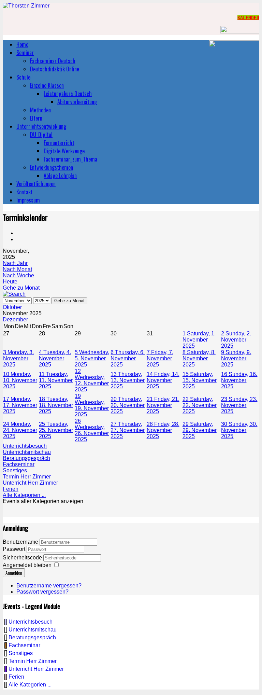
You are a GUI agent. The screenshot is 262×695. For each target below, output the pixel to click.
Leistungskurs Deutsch (68, 93)
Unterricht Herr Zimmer (30, 483)
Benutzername (20, 542)
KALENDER (248, 17)
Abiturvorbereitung (77, 102)
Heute (10, 281)
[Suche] (14, 294)
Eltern (36, 118)
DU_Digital (41, 134)
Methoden (40, 110)
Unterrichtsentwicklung (41, 126)
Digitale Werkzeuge (64, 151)
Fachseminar (18, 464)
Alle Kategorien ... (24, 495)
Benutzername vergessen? (49, 585)
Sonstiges (15, 470)
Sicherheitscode (23, 557)
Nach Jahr (15, 263)
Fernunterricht (59, 143)
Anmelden (13, 572)
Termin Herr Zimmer (27, 476)
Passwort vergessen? (42, 592)
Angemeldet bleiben (27, 565)
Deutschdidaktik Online (54, 69)
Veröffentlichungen (36, 184)
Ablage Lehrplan (60, 175)
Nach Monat (17, 269)
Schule (23, 77)
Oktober (12, 307)
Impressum (28, 200)
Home (22, 44)
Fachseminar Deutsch (52, 61)
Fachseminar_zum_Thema (70, 159)
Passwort (15, 549)
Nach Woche (18, 275)
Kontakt (24, 192)
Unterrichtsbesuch (25, 446)
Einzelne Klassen (47, 85)
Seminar (25, 52)
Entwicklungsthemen (51, 167)
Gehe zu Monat (21, 288)
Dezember (15, 319)
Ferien (10, 489)
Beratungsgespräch (26, 458)
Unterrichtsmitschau (27, 452)
